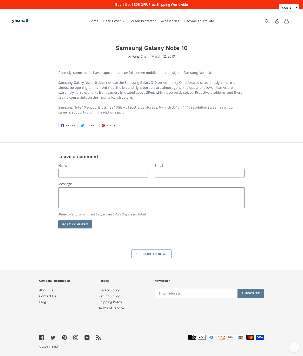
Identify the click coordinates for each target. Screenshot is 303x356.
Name (63, 165)
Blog (42, 302)
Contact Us (47, 296)
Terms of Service (111, 308)
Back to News (155, 253)
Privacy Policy (109, 290)
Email (159, 165)
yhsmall (54, 346)
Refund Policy (109, 296)
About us (46, 290)
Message (65, 184)
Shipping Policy (110, 302)
